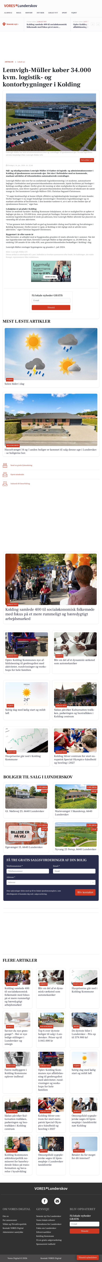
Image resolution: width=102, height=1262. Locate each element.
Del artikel (85, 160)
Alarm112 (8, 13)
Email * (56, 866)
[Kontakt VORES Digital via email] (57, 1201)
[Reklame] (51, 271)
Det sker (40, 13)
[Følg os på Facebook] (44, 1201)
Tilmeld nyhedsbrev (87, 1257)
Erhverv (29, 13)
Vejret (74, 13)
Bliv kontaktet (85, 892)
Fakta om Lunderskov (46, 1228)
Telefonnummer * (15, 866)
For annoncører (10, 1220)
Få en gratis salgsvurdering (49, 1240)
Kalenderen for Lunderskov (48, 1224)
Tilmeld (51, 307)
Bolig (18, 13)
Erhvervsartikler (43, 1232)
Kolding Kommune (45, 1236)
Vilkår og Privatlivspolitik (14, 1224)
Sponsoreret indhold (45, 1244)
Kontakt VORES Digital (13, 1228)
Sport (64, 13)
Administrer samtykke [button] (13, 1232)
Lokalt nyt (53, 13)
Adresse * (11, 877)
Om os (6, 1216)
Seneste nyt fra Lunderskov (48, 1216)
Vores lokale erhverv (45, 1220)
